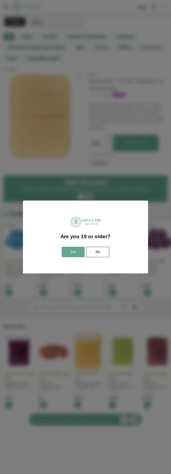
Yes (73, 252)
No (98, 252)
